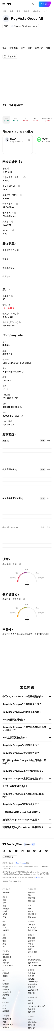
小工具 (30, 1000)
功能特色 (31, 892)
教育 (4, 1008)
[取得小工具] (48, 559)
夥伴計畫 (31, 1025)
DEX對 (5, 914)
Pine (4, 917)
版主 (4, 998)
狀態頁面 (31, 993)
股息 (4, 944)
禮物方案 (31, 901)
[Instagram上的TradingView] (22, 851)
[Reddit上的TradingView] (46, 851)
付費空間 (6, 1027)
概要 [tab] (5, 47)
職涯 (30, 949)
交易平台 (31, 1012)
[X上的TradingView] (4, 851)
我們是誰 (31, 938)
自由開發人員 (8, 1024)
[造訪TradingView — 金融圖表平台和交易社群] (13, 105)
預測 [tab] (48, 47)
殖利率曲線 (7, 957)
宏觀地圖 (6, 963)
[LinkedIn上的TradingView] (28, 851)
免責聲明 (31, 976)
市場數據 (31, 898)
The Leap (32, 917)
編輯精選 (6, 1011)
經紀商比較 (32, 914)
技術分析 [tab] (39, 47)
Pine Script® (8, 965)
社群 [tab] (30, 47)
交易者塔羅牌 (33, 963)
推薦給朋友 (7, 989)
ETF (4, 903)
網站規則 (6, 995)
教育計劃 (31, 1028)
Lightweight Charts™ (36, 1006)
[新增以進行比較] (28, 140)
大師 (4, 1022)
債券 (4, 906)
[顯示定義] (8, 168)
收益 (4, 941)
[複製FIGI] (21, 416)
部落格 (30, 944)
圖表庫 (30, 1003)
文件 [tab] (23, 47)
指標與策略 (7, 1019)
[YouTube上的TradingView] (16, 851)
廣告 (30, 1019)
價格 (30, 895)
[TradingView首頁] (9, 4)
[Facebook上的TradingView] (10, 851)
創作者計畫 (7, 992)
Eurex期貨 (32, 927)
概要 (30, 908)
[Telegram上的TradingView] (34, 851)
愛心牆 (5, 987)
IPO (4, 946)
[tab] (42, 440)
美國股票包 (32, 930)
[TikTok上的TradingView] (40, 851)
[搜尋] (33, 4)
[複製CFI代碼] (12, 425)
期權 (4, 960)
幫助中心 (31, 946)
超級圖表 (6, 892)
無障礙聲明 (32, 984)
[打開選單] (3, 4)
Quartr (38, 878)
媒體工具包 (32, 952)
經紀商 (30, 911)
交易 (4, 1005)
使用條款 (31, 973)
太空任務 (31, 941)
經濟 (4, 938)
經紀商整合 (32, 1022)
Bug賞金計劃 (33, 990)
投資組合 (6, 954)
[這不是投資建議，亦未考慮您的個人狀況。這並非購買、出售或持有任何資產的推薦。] (20, 564)
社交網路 (6, 984)
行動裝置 (6, 973)
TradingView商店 (35, 960)
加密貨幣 (6, 908)
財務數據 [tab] (14, 47)
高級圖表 (31, 1009)
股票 (4, 900)
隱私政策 (31, 979)
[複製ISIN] (21, 407)
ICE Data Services (19, 863)
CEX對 (5, 911)
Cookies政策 (33, 981)
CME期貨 (31, 925)
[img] (34, 26)
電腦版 (5, 976)
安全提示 (31, 987)
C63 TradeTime (34, 965)
